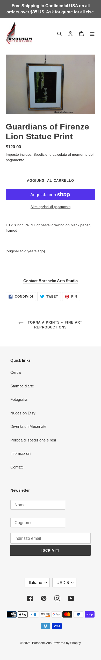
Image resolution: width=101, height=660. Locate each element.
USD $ (62, 582)
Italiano (35, 582)
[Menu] (92, 33)
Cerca (15, 372)
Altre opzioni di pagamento (50, 207)
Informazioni (20, 453)
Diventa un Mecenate (28, 426)
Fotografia (18, 399)
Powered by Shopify (67, 643)
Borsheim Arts (42, 643)
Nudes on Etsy (22, 413)
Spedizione (42, 154)
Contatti (16, 467)
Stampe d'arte (22, 386)
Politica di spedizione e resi (33, 440)
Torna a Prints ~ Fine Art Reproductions (54, 324)
